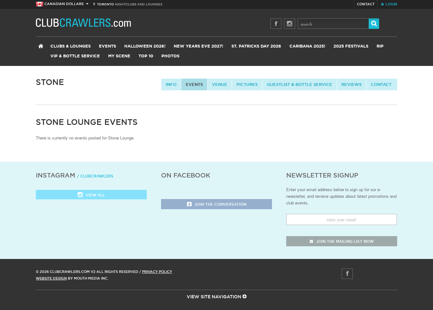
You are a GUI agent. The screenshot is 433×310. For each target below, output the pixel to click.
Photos (170, 56)
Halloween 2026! (144, 46)
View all (94, 195)
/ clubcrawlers (95, 176)
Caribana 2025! (307, 46)
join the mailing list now (344, 241)
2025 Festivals (350, 46)
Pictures (247, 84)
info (171, 84)
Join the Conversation (219, 204)
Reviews (351, 84)
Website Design (51, 278)
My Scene (119, 56)
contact (381, 84)
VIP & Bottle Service (75, 56)
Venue (219, 84)
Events (107, 46)
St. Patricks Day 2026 (256, 46)
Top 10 (146, 56)
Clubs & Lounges (70, 46)
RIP (380, 46)
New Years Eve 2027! (198, 46)
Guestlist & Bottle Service (299, 84)
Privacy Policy (157, 272)
